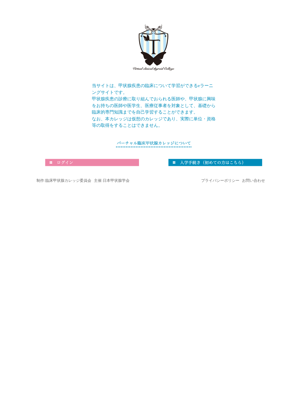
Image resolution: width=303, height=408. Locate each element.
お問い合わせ (253, 180)
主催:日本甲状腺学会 (112, 180)
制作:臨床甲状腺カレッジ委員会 (64, 180)
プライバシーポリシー (220, 180)
